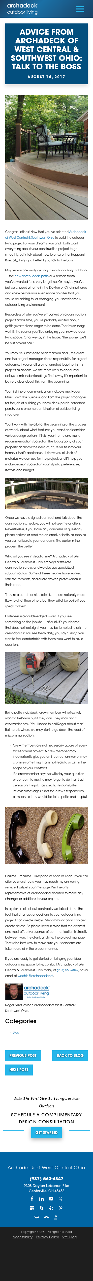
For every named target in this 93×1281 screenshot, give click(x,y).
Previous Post (22, 1056)
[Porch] (46, 1217)
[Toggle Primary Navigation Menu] (80, 8)
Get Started (46, 1133)
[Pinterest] (60, 1208)
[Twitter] (60, 1198)
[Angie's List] (37, 1217)
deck (36, 276)
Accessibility (22, 1237)
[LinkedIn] (41, 1198)
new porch (23, 276)
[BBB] (56, 1217)
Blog (16, 1032)
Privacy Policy (47, 1237)
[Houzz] (41, 1208)
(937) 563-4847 (67, 970)
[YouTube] (51, 1198)
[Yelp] (51, 1208)
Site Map (69, 1237)
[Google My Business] (32, 1208)
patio (45, 276)
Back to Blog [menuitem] (70, 1056)
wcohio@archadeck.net (35, 976)
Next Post (18, 1070)
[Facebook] (32, 1198)
